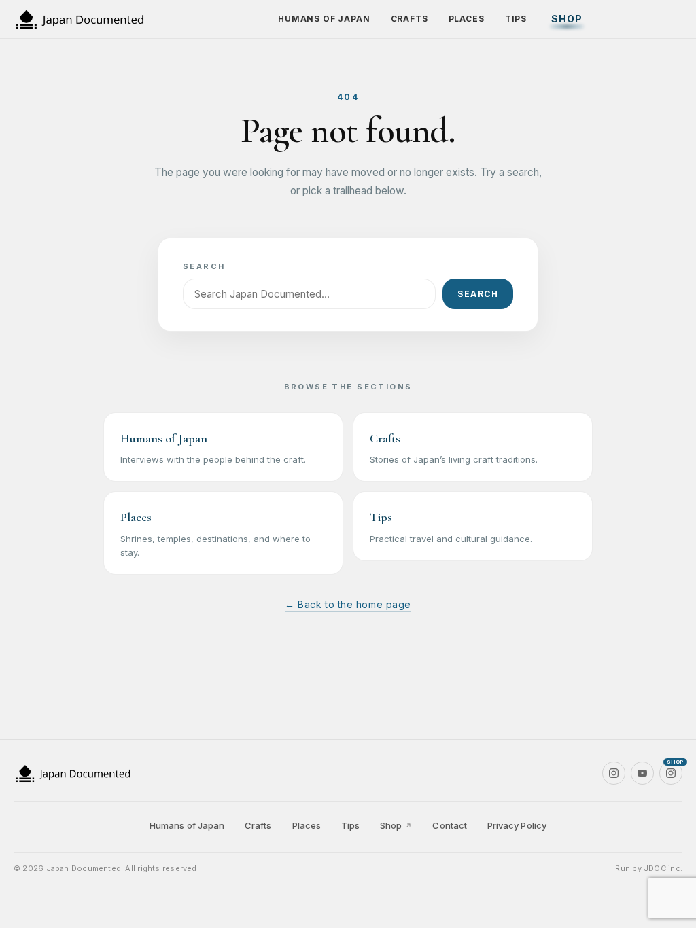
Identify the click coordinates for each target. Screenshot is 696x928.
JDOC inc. (663, 868)
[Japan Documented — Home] (88, 19)
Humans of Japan (324, 19)
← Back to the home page (348, 604)
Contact (449, 825)
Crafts (409, 19)
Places (467, 19)
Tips (516, 19)
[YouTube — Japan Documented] (642, 773)
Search (477, 294)
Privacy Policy (516, 825)
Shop (566, 18)
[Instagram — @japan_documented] (613, 773)
